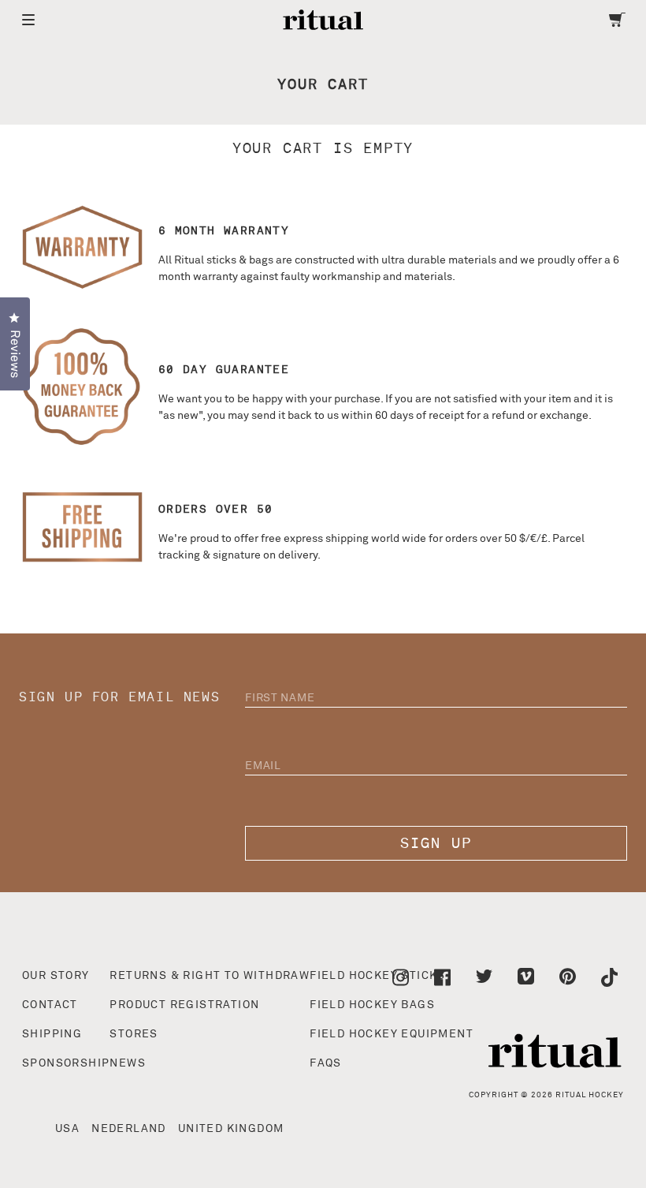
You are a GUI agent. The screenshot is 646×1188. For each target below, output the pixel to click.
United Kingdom (231, 1128)
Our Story (56, 975)
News (128, 1063)
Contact (50, 1005)
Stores (134, 1034)
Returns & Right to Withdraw (210, 975)
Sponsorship (66, 1063)
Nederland (128, 1128)
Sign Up (436, 844)
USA (67, 1128)
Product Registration (184, 1005)
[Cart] (617, 20)
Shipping (52, 1034)
